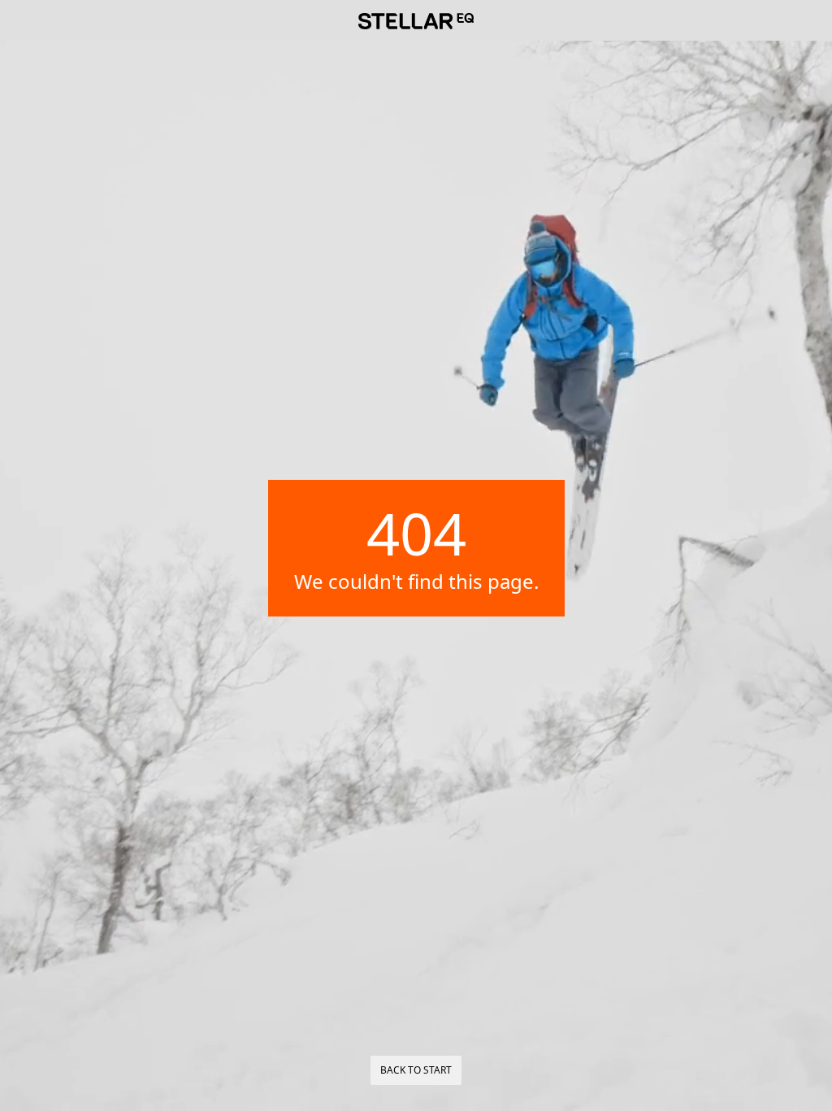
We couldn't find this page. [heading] (416, 581)
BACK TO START (416, 1070)
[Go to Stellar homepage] (416, 21)
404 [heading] (416, 533)
